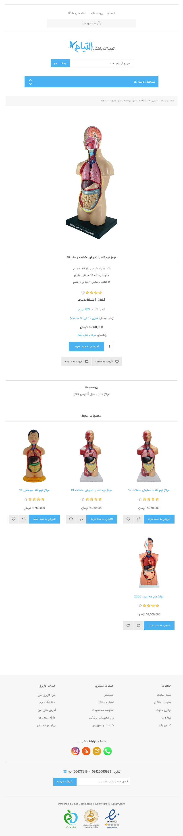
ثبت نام (111, 13)
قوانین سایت (163, 710)
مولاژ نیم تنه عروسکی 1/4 (34, 490)
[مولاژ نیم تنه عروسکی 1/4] (34, 456)
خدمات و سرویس (103, 725)
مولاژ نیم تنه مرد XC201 (149, 597)
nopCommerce (83, 804)
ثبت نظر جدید (87, 299)
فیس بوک (107, 751)
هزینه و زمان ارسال (86, 335)
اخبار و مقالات (105, 702)
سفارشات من (48, 702)
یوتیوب (75, 751)
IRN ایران (84, 309)
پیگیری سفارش (46, 725)
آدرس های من (47, 710)
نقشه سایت (164, 695)
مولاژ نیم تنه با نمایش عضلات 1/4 (91, 490)
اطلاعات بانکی (162, 702)
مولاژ (107, 394)
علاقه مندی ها (47, 718)
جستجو (109, 695)
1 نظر (102, 299)
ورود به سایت (96, 13)
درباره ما (166, 718)
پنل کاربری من (47, 695)
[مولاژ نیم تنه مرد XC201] (149, 562)
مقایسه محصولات (103, 710)
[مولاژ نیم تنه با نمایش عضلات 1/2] (149, 456)
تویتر (97, 751)
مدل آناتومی (87, 394)
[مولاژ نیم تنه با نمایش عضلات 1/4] (91, 456)
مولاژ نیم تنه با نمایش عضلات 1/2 (149, 490)
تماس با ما (164, 725)
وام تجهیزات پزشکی (101, 718)
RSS (86, 751)
